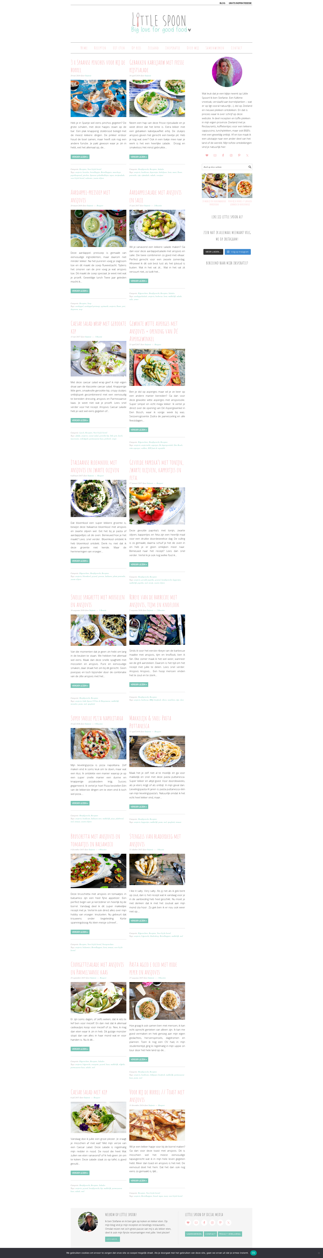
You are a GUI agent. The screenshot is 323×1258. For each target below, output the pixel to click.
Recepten (82, 169)
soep (80, 309)
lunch (120, 435)
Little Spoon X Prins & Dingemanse (96, 701)
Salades (161, 169)
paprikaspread (76, 175)
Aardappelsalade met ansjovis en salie (155, 196)
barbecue (159, 296)
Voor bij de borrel (94, 169)
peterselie (133, 175)
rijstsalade (145, 175)
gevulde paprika (147, 579)
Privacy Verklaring (230, 1234)
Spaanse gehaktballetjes (99, 175)
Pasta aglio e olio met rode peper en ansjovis (153, 968)
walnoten (88, 178)
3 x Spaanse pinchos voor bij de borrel (98, 66)
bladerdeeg (154, 936)
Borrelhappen (106, 172)
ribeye (164, 700)
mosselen (74, 704)
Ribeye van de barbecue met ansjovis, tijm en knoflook (154, 601)
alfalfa (77, 435)
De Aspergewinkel (166, 445)
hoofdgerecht (167, 579)
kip (101, 1188)
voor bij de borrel (77, 178)
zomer (136, 299)
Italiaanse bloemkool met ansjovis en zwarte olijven (95, 466)
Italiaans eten (96, 818)
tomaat (77, 821)
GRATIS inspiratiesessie (240, 3)
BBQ (151, 700)
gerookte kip (104, 435)
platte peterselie (119, 576)
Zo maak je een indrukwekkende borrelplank (214, 203)
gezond (94, 576)
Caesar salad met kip (89, 1092)
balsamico (87, 947)
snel (146, 583)
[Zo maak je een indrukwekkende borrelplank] (214, 185)
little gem (113, 435)
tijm (177, 700)
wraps (114, 438)
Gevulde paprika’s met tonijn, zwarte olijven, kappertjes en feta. (156, 470)
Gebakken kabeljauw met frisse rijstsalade (156, 66)
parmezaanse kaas (96, 438)
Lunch (81, 432)
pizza (113, 818)
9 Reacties (99, 723)
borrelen (86, 172)
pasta (81, 704)
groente (101, 576)
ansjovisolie (145, 445)
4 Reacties (102, 849)
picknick (107, 438)
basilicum (145, 172)
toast (166, 1196)
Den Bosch (178, 445)
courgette (95, 1064)
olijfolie (122, 1064)
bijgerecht (145, 936)
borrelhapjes (95, 172)
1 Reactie (98, 336)
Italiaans (108, 576)
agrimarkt (104, 306)
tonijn (151, 583)
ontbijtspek (84, 438)
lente (170, 172)
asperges (154, 445)
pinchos (86, 175)
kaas (108, 1064)
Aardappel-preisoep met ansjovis (90, 196)
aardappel (79, 306)
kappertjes (177, 579)
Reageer (100, 205)
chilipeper (153, 1074)
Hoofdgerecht (143, 169)
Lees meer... (112, 1239)
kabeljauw (163, 172)
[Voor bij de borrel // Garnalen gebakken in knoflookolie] (240, 185)
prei (123, 306)
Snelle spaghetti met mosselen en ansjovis (98, 601)
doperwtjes (154, 172)
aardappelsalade (140, 296)
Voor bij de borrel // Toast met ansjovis (157, 1096)
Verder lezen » (80, 156)
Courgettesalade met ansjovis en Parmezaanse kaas (97, 968)
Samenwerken (194, 1234)
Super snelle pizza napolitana (97, 718)
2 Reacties (158, 205)
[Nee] (318, 1253)
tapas (112, 175)
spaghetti (91, 704)
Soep (89, 303)
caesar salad (93, 435)
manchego (117, 172)
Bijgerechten (143, 293)
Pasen (179, 172)
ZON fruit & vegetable (156, 448)
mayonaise (75, 438)
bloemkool (87, 576)
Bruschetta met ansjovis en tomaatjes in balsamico (95, 840)
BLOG (222, 3)
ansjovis (78, 172)
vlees (182, 700)
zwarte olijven (98, 178)
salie (131, 299)
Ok (253, 1252)
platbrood (119, 818)
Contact (210, 1234)
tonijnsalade (119, 175)
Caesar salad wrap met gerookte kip (98, 327)
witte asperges (134, 448)
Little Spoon (161, 22)
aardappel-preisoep (92, 306)
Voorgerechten (108, 944)
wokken (144, 448)
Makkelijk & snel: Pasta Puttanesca (150, 722)
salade (152, 175)
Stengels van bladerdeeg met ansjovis (155, 840)
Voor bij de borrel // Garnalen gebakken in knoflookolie (240, 203)
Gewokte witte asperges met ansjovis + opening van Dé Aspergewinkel (153, 331)
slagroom (74, 309)
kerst (105, 947)
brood (155, 1196)
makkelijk (172, 296)
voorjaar (159, 175)
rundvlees (171, 700)
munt (174, 172)
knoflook (157, 700)
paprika (141, 583)
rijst (139, 175)
